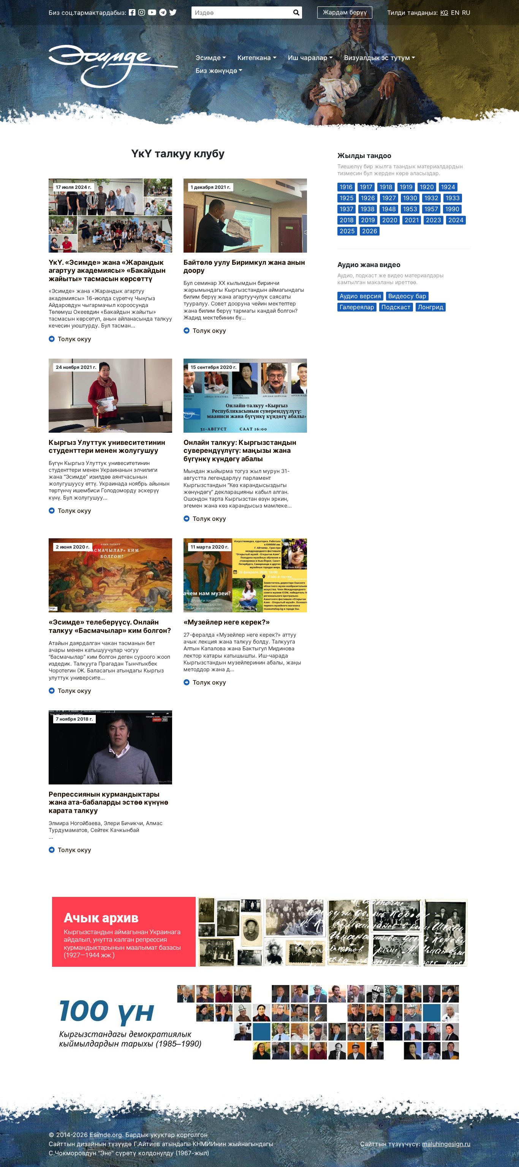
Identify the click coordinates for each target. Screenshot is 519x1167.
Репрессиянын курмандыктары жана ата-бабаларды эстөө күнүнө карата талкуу (108, 802)
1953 (410, 209)
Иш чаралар (308, 58)
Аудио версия (360, 296)
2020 (389, 220)
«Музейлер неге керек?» (227, 622)
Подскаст (396, 307)
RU (466, 12)
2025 (347, 231)
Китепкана (254, 58)
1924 (448, 187)
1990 (452, 209)
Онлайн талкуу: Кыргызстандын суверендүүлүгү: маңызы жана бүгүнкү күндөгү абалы (240, 450)
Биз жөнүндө (216, 70)
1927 (389, 198)
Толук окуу (74, 339)
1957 (431, 209)
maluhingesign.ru (446, 1144)
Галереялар (357, 307)
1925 (347, 198)
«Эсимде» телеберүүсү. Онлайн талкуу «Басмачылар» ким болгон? (110, 626)
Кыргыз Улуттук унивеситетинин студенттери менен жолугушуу (107, 446)
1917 (366, 187)
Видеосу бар (407, 296)
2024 (456, 220)
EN (455, 12)
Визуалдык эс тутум (377, 58)
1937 (346, 209)
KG (444, 12)
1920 (427, 187)
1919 (406, 187)
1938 (368, 209)
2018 (347, 220)
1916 (346, 187)
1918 (386, 187)
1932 (431, 198)
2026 (369, 231)
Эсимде (208, 58)
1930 (410, 198)
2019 (368, 220)
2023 (433, 220)
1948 (389, 209)
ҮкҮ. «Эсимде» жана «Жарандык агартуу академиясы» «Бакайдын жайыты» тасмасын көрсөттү (107, 270)
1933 (453, 198)
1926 (368, 198)
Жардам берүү (345, 12)
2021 (412, 220)
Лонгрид (430, 307)
